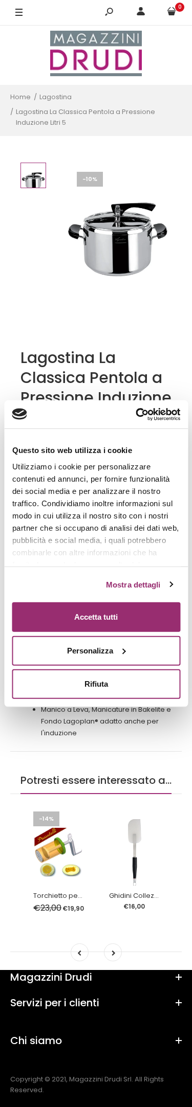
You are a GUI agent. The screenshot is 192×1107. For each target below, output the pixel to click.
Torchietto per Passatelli (73, 895)
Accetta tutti (96, 617)
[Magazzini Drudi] (96, 55)
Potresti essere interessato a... (96, 780)
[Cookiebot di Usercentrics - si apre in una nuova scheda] (136, 414)
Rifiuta (96, 684)
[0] (171, 13)
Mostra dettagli (133, 584)
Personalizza (90, 650)
